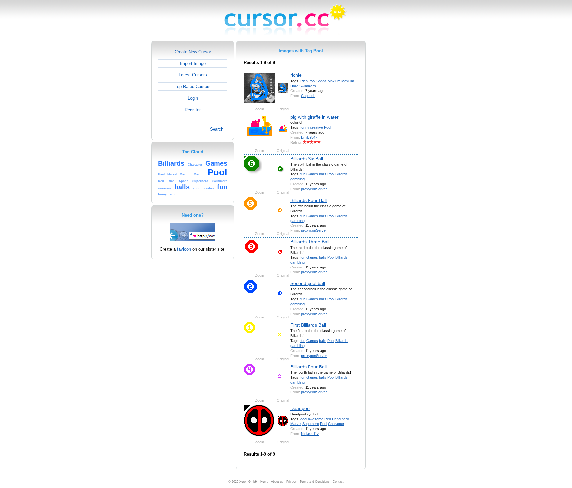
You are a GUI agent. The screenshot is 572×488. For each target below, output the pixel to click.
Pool (312, 81)
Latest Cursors (193, 75)
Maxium (334, 81)
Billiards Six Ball (306, 158)
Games (312, 174)
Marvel (295, 424)
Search (216, 129)
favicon (184, 249)
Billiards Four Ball (308, 200)
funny (304, 127)
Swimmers (307, 86)
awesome (315, 419)
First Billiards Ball (308, 325)
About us (277, 481)
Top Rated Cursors (193, 86)
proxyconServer (314, 189)
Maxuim (347, 81)
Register (193, 109)
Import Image (193, 63)
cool (303, 419)
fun (302, 174)
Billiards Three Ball (309, 241)
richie (296, 75)
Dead (336, 419)
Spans (321, 81)
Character (336, 424)
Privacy (291, 481)
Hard (294, 86)
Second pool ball (307, 283)
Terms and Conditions (315, 481)
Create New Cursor (193, 51)
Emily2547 (309, 137)
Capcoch (308, 96)
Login (193, 98)
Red (327, 419)
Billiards (341, 174)
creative (316, 127)
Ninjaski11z (310, 434)
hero (345, 419)
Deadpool (300, 408)
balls (322, 174)
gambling (297, 179)
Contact (338, 481)
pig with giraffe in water (314, 117)
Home (264, 481)
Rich (304, 81)
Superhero (310, 424)
